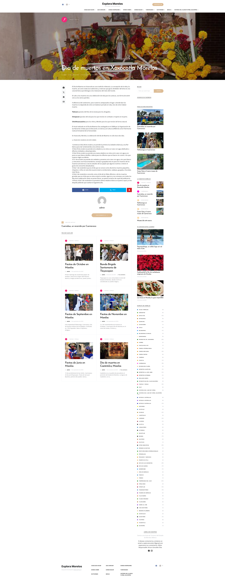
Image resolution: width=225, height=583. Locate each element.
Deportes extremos (144, 375)
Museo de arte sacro (144, 220)
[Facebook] (63, 4)
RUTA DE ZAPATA (143, 466)
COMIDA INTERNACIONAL (145, 348)
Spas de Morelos (144, 472)
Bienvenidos (142, 336)
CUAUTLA (141, 360)
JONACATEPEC (142, 427)
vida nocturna (143, 507)
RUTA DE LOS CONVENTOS (145, 463)
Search (159, 90)
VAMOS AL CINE (143, 504)
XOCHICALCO (142, 513)
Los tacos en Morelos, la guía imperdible (150, 298)
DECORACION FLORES (144, 366)
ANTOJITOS (142, 315)
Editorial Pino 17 (77, 570)
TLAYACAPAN (142, 501)
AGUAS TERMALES (143, 309)
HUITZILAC (141, 409)
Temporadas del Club (145, 481)
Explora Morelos (112, 3)
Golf (140, 387)
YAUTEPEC (141, 519)
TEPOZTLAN (142, 487)
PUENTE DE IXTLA (143, 460)
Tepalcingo (142, 484)
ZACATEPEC (142, 525)
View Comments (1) (101, 215)
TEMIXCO (141, 475)
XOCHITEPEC (142, 516)
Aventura (142, 321)
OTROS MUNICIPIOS (144, 445)
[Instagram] (151, 551)
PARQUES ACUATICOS (144, 448)
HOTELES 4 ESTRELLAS (145, 400)
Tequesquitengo (143, 490)
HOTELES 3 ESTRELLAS (145, 397)
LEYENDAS (141, 430)
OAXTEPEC (141, 439)
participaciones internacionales (148, 451)
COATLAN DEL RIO (143, 345)
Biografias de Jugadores (146, 339)
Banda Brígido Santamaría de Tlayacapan (108, 267)
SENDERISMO (142, 469)
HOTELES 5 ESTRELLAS (145, 403)
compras (141, 357)
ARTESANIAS (142, 318)
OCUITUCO (141, 442)
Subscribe (157, 4)
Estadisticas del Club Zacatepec (148, 381)
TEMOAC (141, 478)
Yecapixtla (142, 522)
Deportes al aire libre (145, 372)
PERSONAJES (142, 454)
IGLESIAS (141, 412)
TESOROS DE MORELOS (145, 493)
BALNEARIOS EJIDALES (145, 333)
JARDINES (141, 418)
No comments (122, 274)
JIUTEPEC (141, 421)
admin (64, 75)
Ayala (140, 327)
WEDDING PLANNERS (144, 510)
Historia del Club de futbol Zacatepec (150, 393)
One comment (85, 75)
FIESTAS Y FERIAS (143, 384)
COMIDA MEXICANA (144, 351)
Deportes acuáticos (145, 369)
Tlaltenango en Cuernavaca (146, 150)
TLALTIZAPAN (142, 496)
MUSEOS (141, 436)
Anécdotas (142, 312)
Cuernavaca (142, 363)
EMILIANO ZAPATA (143, 378)
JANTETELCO (142, 415)
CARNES (141, 342)
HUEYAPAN (141, 406)
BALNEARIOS (142, 330)
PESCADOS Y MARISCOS (145, 457)
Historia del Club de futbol (147, 390)
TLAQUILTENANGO (143, 499)
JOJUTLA (141, 424)
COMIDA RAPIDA (143, 354)
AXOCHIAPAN (142, 324)
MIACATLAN (142, 433)
